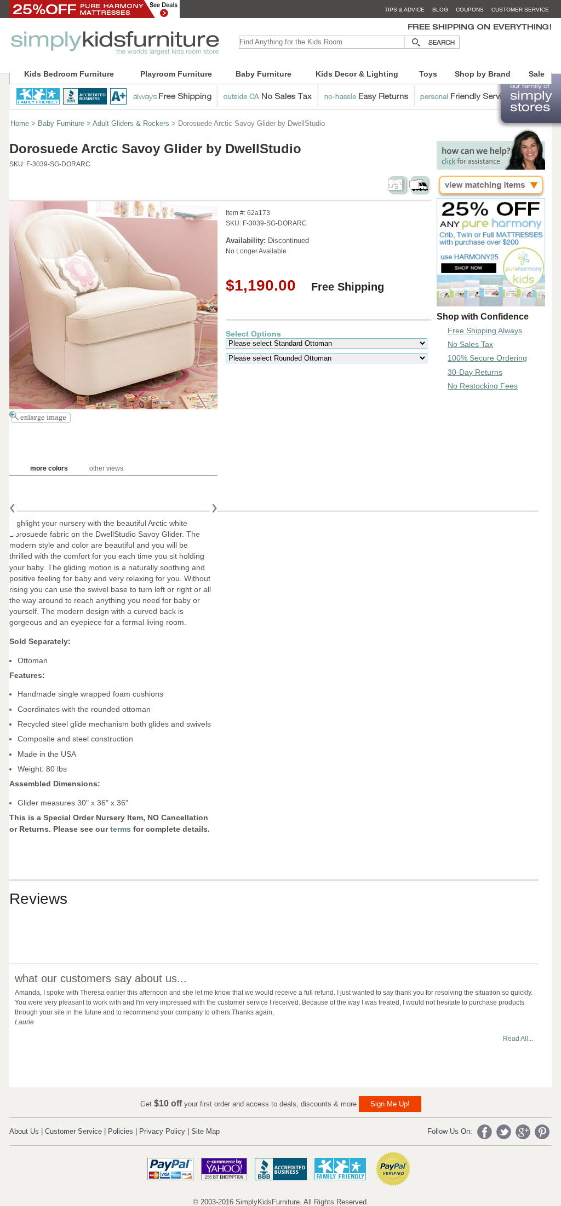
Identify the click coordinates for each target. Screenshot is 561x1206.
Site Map (205, 1131)
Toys (428, 73)
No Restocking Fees (483, 385)
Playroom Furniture (176, 73)
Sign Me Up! (390, 1104)
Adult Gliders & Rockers (131, 123)
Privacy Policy (162, 1131)
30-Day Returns (475, 372)
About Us (24, 1131)
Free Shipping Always (485, 330)
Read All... (518, 1038)
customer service (520, 10)
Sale (537, 73)
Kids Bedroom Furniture (69, 73)
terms (121, 829)
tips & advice (405, 10)
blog (440, 10)
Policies (120, 1131)
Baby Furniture (263, 73)
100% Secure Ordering (487, 357)
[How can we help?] (491, 166)
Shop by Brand (483, 73)
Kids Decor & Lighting (357, 73)
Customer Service (73, 1131)
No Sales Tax (470, 344)
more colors (49, 468)
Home (19, 123)
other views (106, 468)
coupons (470, 10)
